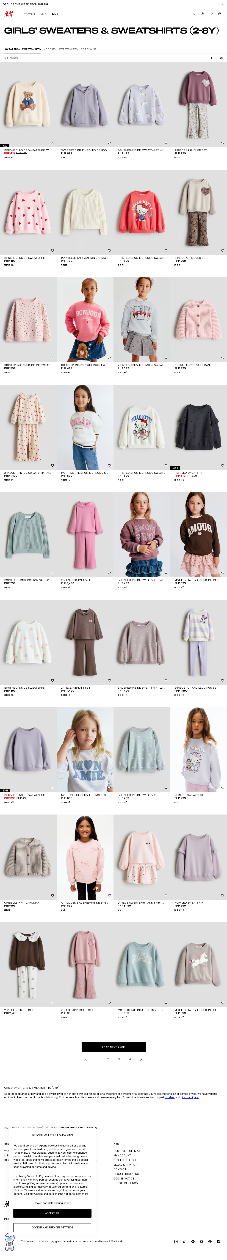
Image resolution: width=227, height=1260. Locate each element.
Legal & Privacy (125, 1164)
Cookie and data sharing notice (52, 1202)
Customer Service (127, 1150)
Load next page (113, 1047)
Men (43, 13)
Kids (55, 13)
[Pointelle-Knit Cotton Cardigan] (85, 212)
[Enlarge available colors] (63, 158)
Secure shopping (126, 1173)
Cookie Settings (126, 1183)
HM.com (9, 1127)
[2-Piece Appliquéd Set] (198, 104)
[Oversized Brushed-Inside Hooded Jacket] (85, 104)
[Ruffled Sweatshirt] (198, 427)
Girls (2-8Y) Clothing (42, 1127)
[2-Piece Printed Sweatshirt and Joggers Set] (28, 427)
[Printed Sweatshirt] (198, 749)
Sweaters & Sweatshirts (78, 1127)
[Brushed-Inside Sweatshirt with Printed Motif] (28, 104)
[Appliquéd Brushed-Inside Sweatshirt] (85, 857)
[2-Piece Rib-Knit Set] (85, 534)
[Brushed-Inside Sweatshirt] (28, 212)
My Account (122, 1155)
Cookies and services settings (52, 1227)
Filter (213, 58)
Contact (120, 1169)
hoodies (169, 1097)
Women (29, 13)
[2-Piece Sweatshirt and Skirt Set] (142, 857)
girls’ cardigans (190, 1097)
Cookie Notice (124, 1178)
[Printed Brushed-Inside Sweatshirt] (142, 212)
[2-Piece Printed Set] (28, 964)
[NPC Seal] (9, 1241)
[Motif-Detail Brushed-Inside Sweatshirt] (85, 427)
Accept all (52, 1213)
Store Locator (125, 1160)
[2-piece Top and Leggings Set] (198, 642)
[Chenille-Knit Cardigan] (198, 319)
